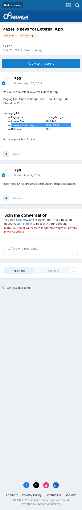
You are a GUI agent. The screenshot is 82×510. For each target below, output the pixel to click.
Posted (28, 83)
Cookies (70, 495)
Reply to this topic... (24, 248)
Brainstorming (33, 50)
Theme (11, 495)
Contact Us (53, 495)
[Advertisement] (41, 337)
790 (10, 46)
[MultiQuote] (6, 154)
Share (20, 270)
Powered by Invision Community (41, 503)
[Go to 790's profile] (7, 81)
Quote (17, 154)
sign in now (24, 223)
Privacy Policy (32, 495)
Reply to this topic (41, 63)
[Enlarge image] (37, 121)
